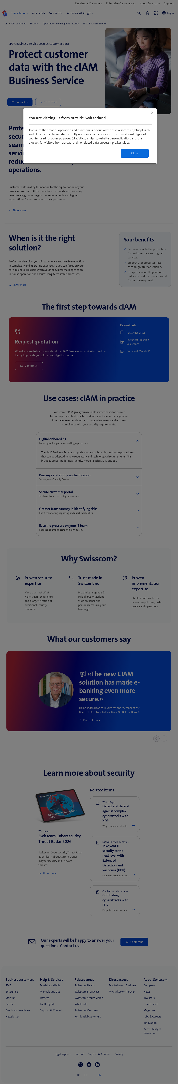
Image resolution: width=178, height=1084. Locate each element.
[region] (90, 136)
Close (134, 153)
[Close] (152, 112)
